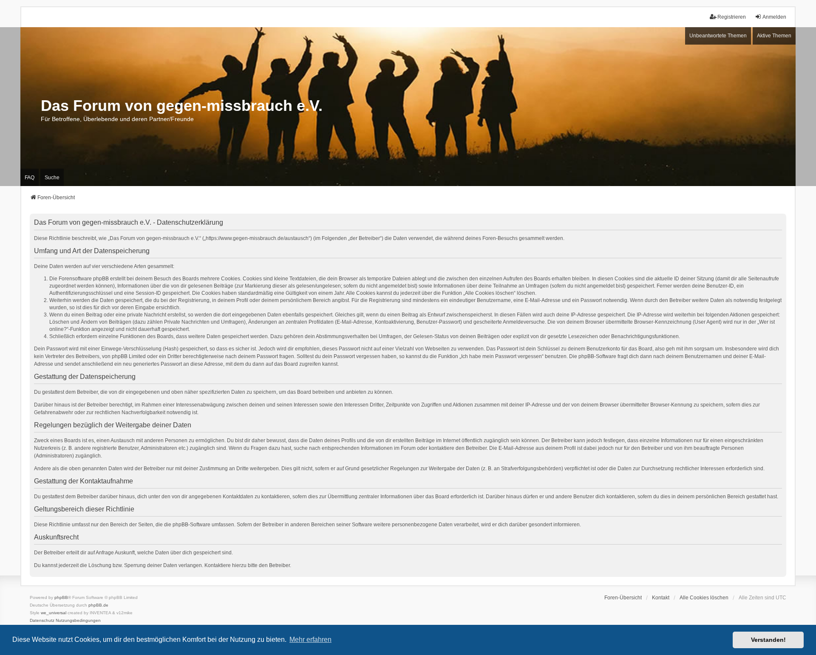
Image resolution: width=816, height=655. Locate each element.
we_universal (53, 612)
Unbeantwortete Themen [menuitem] (718, 36)
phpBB (61, 597)
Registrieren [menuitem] (731, 17)
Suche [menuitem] (52, 178)
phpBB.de (98, 605)
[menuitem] (42, 620)
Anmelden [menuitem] (774, 17)
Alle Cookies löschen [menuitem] (704, 598)
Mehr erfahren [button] (310, 639)
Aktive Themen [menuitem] (774, 36)
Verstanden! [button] (768, 639)
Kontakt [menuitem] (660, 598)
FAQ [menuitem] (29, 178)
